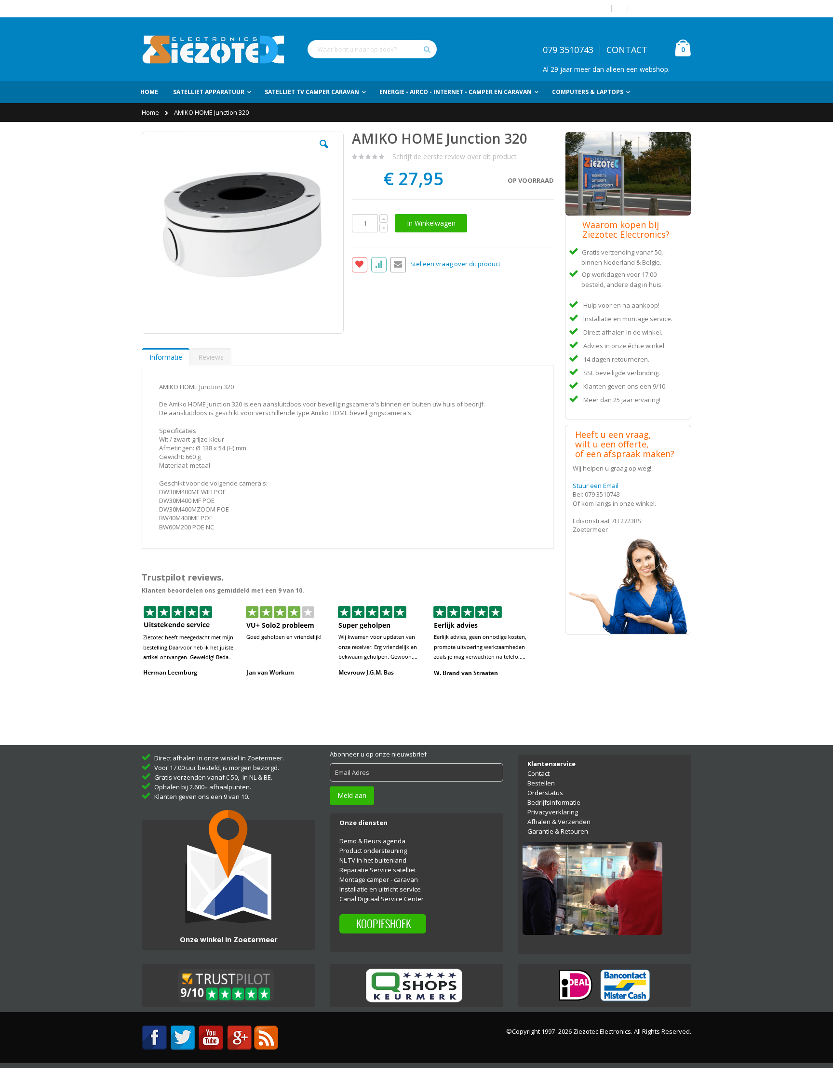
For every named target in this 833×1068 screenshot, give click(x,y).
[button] (324, 151)
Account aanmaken (663, 8)
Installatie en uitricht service (380, 889)
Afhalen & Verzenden (559, 821)
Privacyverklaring (552, 812)
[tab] (166, 356)
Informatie (165, 357)
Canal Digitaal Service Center (381, 898)
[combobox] (372, 49)
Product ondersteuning (373, 850)
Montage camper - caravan (378, 879)
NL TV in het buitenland (372, 860)
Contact (538, 773)
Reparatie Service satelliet (377, 869)
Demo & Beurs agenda (372, 841)
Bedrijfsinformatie (553, 802)
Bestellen (541, 783)
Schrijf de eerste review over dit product (454, 156)
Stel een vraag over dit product (455, 264)
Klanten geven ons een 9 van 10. (201, 796)
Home (151, 112)
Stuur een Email (595, 485)
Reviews (211, 357)
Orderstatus (545, 792)
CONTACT (626, 49)
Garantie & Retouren (557, 831)
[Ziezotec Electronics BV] (214, 49)
